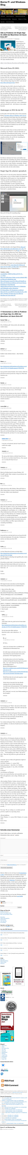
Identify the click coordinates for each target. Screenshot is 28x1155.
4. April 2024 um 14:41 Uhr (5, 469)
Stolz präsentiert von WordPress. (8, 1129)
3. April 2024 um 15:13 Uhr (5, 363)
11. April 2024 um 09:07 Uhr (6, 501)
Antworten (2, 343)
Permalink (2, 301)
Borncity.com (2, 911)
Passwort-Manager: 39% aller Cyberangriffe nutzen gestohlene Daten (12, 953)
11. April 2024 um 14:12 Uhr (6, 532)
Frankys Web (4, 1059)
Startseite (3, 16)
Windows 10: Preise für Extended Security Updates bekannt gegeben (5, 28)
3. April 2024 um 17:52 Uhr (5, 384)
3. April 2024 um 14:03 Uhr (5, 321)
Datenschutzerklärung (20, 16)
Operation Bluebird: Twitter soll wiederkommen (15, 1100)
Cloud (13, 298)
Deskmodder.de (4, 1056)
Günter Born (16, 38)
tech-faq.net (4, 1050)
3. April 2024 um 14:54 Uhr (5, 350)
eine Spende (20, 896)
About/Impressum (10, 16)
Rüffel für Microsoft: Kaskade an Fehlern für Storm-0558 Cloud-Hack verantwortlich (21, 28)
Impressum (2, 959)
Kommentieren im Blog (6, 19)
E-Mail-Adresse (3, 860)
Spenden (3, 22)
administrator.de (4, 1052)
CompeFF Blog (4, 1055)
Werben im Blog (3, 962)
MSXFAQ (3, 1053)
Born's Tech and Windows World (6, 914)
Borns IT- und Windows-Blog (13, 3)
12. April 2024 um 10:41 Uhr (6, 548)
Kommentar (3, 838)
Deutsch (4, 902)
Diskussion (14, 19)
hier (18, 250)
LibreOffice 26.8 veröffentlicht (10, 1108)
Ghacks (3, 1046)
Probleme (5, 300)
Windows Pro (4, 1045)
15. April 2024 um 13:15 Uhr (8, 639)
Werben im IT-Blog (22, 19)
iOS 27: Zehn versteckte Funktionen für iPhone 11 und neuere (11, 943)
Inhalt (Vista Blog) (10, 22)
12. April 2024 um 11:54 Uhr (7, 616)
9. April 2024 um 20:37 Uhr (7, 453)
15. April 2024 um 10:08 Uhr (6, 702)
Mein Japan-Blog (3, 921)
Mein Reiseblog (3, 919)
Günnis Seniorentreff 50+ (4, 918)
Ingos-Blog (4, 1049)
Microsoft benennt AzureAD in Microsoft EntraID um (13, 281)
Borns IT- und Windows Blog (5, 913)
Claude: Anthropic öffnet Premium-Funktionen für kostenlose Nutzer (12, 932)
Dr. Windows (4, 1057)
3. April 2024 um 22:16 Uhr (7, 440)
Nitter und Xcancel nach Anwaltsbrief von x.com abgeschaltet (16, 1107)
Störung (16, 298)
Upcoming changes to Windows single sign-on (15, 115)
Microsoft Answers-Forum (17, 1092)
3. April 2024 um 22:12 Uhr (5, 408)
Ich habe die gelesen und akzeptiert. (14, 864)
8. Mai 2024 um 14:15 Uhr (5, 735)
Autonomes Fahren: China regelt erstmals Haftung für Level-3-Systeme (12, 937)
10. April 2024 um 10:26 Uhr (6, 485)
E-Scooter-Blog (3, 922)
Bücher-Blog (2, 917)
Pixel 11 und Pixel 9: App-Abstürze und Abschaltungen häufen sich (12, 948)
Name (2, 855)
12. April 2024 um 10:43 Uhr (6, 580)
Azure (26, 298)
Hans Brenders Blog (5, 1048)
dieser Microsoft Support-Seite (7, 82)
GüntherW (3, 1100)
